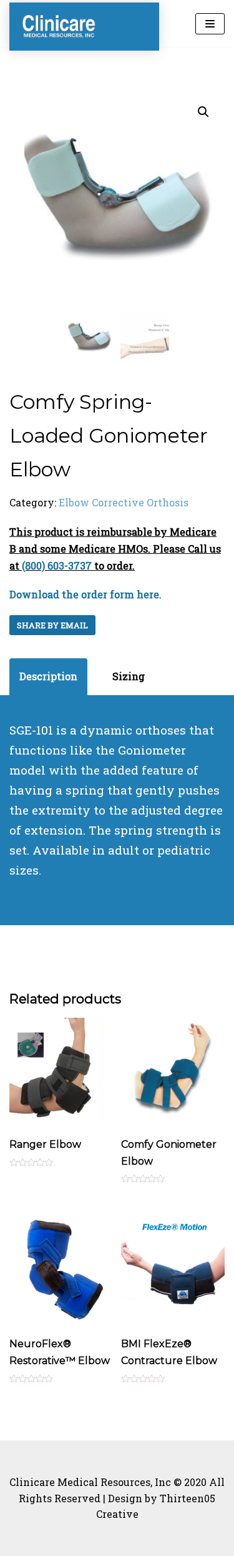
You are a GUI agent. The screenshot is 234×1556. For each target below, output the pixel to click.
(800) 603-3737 (57, 565)
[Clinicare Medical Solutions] (59, 26)
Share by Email (52, 625)
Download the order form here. (85, 594)
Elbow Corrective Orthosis (123, 502)
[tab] (48, 676)
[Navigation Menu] (210, 23)
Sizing (128, 676)
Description (48, 676)
